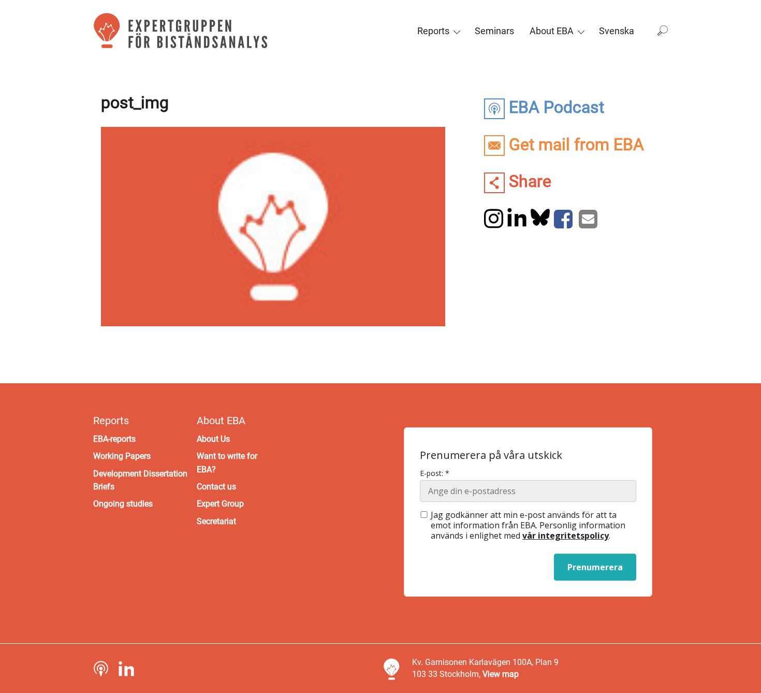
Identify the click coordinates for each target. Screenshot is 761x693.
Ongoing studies (123, 504)
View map (500, 674)
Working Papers (122, 456)
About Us (213, 439)
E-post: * (434, 473)
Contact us (216, 487)
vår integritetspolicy (565, 535)
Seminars (494, 30)
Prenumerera (595, 567)
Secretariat (216, 521)
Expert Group (220, 504)
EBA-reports (114, 439)
